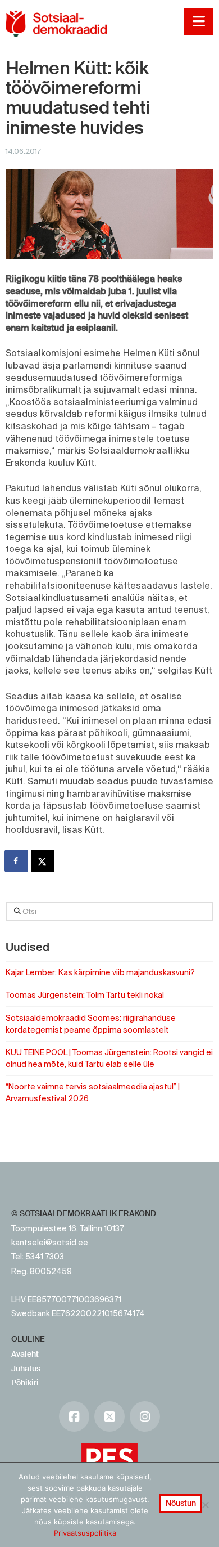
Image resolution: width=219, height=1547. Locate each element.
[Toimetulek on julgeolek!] (56, 23)
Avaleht (25, 1354)
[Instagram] (145, 1416)
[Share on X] (43, 861)
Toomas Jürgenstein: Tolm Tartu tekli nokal (85, 994)
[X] (109, 1416)
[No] (205, 1504)
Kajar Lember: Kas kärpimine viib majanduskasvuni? (100, 972)
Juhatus (25, 1369)
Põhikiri (25, 1383)
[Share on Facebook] (17, 861)
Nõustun (181, 1503)
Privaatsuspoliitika (85, 1532)
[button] (198, 21)
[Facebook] (74, 1416)
